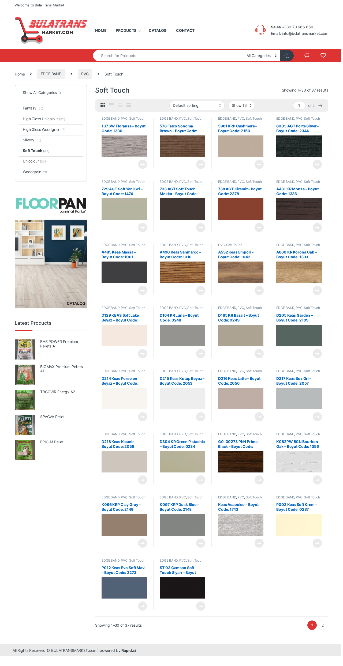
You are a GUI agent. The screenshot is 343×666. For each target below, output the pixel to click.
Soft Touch (137, 118)
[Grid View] (102, 105)
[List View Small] (128, 105)
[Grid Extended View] (111, 105)
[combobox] (168, 55)
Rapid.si (128, 650)
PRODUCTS (126, 30)
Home (20, 73)
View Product (140, 164)
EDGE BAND (51, 73)
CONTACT (185, 30)
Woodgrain (36, 171)
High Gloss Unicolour (44, 118)
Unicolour (34, 161)
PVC (85, 73)
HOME (100, 30)
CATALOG (158, 30)
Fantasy (33, 108)
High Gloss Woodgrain (44, 129)
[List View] (120, 105)
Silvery (32, 140)
